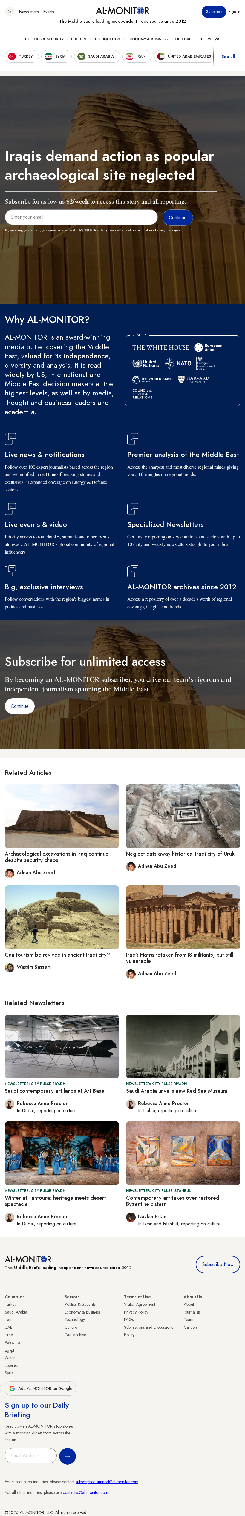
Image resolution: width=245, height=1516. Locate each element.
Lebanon (12, 1365)
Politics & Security (44, 39)
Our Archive (75, 1335)
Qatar (10, 1358)
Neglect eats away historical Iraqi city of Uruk (180, 854)
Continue (20, 706)
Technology (107, 39)
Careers (190, 1327)
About (189, 1304)
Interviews (209, 39)
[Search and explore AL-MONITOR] (9, 11)
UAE (8, 1327)
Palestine (12, 1342)
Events (48, 12)
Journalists (192, 1312)
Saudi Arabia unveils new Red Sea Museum (176, 1091)
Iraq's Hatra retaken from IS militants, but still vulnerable (179, 958)
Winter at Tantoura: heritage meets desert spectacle (55, 1201)
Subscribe (214, 11)
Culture (79, 39)
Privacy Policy (136, 1312)
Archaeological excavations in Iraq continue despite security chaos (56, 857)
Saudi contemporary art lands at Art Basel (55, 1091)
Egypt (9, 1350)
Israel (9, 1335)
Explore (183, 39)
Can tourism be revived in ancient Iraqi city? (57, 955)
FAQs (129, 1319)
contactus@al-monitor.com (85, 1492)
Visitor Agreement (139, 1304)
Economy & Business (147, 39)
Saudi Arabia (16, 1312)
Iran (8, 1319)
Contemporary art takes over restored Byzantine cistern (172, 1201)
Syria (9, 1373)
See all (228, 56)
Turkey (10, 1304)
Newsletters (29, 12)
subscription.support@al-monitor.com (107, 1482)
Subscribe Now (218, 1264)
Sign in (234, 11)
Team (188, 1319)
